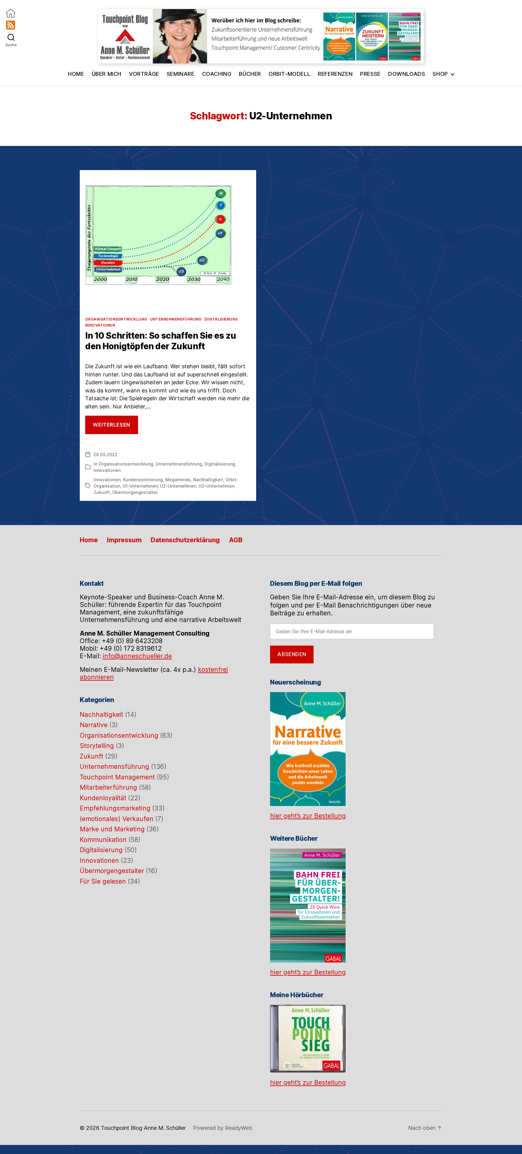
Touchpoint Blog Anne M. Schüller (143, 1128)
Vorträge (144, 74)
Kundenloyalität (103, 798)
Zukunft (102, 492)
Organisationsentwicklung (116, 319)
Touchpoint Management (117, 777)
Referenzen (335, 74)
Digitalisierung (221, 319)
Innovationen (100, 325)
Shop (440, 74)
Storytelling (97, 745)
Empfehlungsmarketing (115, 808)
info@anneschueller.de (137, 656)
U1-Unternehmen (140, 485)
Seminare (181, 74)
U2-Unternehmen (178, 485)
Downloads (406, 74)
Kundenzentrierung (143, 479)
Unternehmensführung (175, 319)
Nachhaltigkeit (208, 479)
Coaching (217, 74)
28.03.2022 (105, 454)
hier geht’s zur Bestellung (308, 816)
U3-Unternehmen (216, 485)
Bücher (250, 74)
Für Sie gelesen (103, 881)
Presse (370, 74)
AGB (236, 540)
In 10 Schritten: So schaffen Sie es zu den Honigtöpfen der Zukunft (160, 340)
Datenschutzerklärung (185, 540)
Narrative (94, 725)
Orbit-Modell (289, 74)
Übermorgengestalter (135, 492)
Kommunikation (103, 839)
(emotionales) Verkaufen (116, 819)
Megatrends (178, 479)
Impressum (124, 540)
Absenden (291, 654)
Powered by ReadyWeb (222, 1128)
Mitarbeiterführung (108, 787)
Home (76, 74)
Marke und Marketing (112, 829)
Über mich (106, 74)
